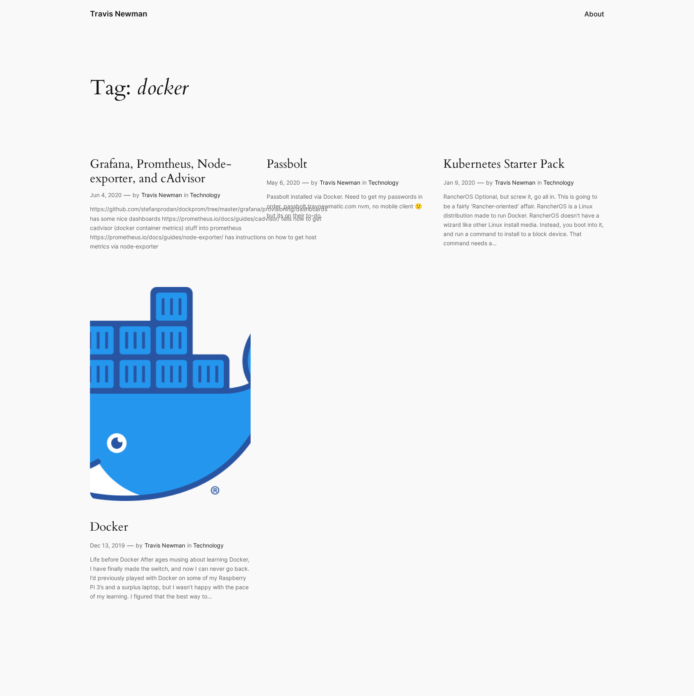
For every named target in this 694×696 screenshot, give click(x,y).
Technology (205, 194)
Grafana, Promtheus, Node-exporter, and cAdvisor (160, 171)
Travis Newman (118, 13)
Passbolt (287, 164)
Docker (109, 527)
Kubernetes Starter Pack (504, 164)
